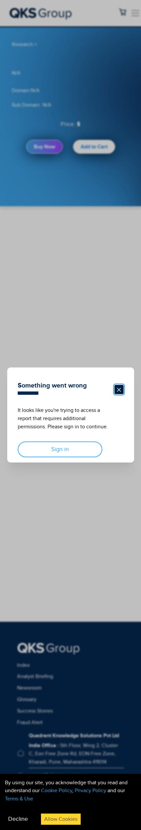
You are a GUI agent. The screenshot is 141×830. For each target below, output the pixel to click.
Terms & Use (19, 798)
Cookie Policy (56, 790)
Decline (18, 819)
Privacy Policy (90, 790)
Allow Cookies (60, 819)
